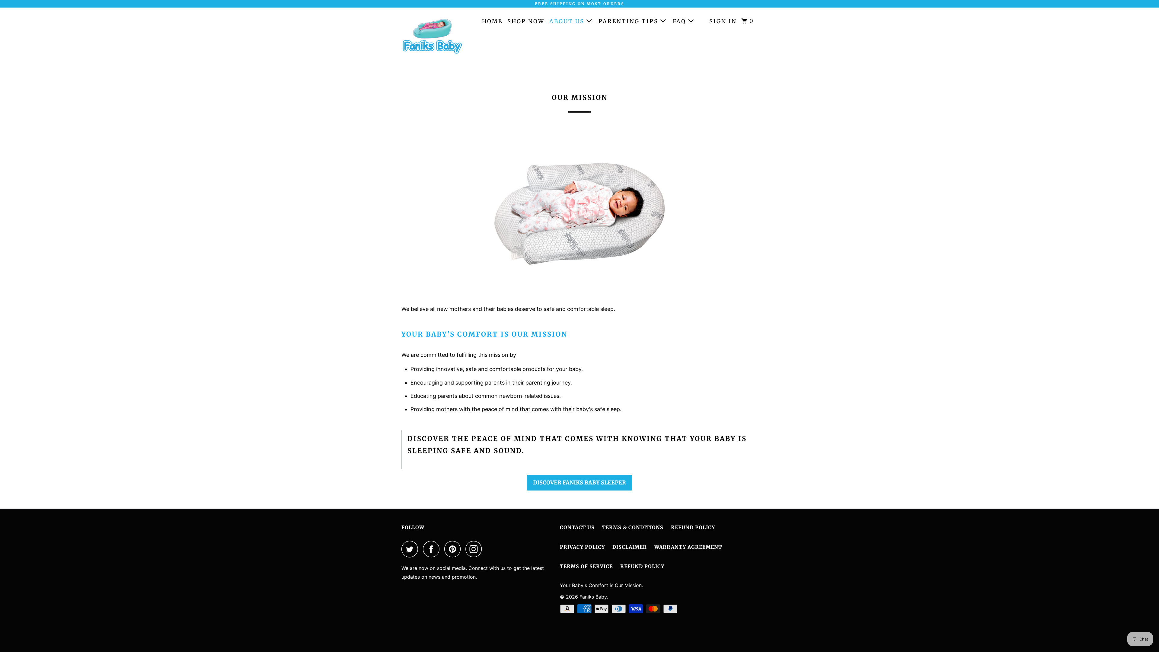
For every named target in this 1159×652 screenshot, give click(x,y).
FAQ (680, 21)
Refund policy (642, 566)
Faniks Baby (593, 597)
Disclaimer (629, 547)
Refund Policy (693, 527)
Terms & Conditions (632, 527)
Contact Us (577, 527)
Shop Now (525, 21)
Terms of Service (586, 566)
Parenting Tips (629, 21)
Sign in (723, 21)
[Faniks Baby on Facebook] (433, 549)
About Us (567, 21)
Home (492, 21)
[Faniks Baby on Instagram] (475, 549)
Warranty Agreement (688, 547)
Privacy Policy (582, 547)
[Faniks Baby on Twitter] (411, 549)
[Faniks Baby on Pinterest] (454, 549)
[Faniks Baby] (432, 39)
